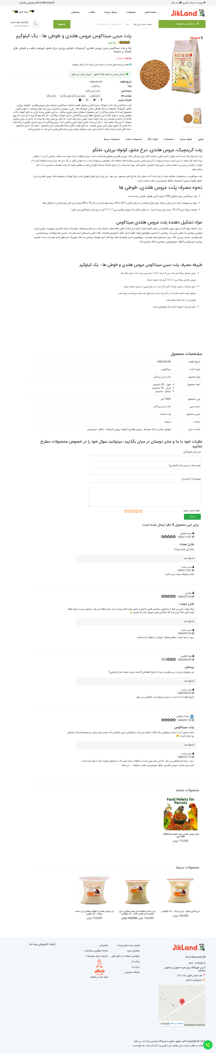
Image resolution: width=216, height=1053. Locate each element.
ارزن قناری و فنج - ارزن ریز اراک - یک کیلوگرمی (180, 911)
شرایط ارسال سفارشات (97, 956)
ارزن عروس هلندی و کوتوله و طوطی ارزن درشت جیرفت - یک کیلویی (94, 912)
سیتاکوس (96, 86)
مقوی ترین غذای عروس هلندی (73, 96)
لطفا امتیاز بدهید (191, 510)
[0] (32, 12)
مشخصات (169, 139)
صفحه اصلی (150, 12)
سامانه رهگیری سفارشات (96, 951)
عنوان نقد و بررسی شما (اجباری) (185, 465)
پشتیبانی (75, 12)
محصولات (131, 12)
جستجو (61, 24)
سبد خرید (21, 12)
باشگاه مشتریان (132, 972)
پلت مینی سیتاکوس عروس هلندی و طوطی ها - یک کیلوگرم (73, 36)
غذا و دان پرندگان (93, 91)
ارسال (192, 517)
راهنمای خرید (133, 951)
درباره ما (136, 967)
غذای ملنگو (51, 96)
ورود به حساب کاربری (193, 3)
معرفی (201, 139)
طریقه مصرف (185, 139)
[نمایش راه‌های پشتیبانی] (208, 1045)
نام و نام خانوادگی (192, 452)
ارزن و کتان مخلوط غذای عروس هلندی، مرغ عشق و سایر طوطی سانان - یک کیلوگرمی (137, 912)
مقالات (92, 12)
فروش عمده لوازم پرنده (128, 945)
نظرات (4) (153, 139)
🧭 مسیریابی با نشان (196, 980)
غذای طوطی (95, 96)
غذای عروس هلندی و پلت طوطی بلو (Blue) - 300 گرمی (180, 835)
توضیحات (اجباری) (191, 479)
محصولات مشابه (134, 139)
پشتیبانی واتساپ (35, 3)
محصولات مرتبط (112, 139)
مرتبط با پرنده (110, 12)
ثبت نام (175, 3)
